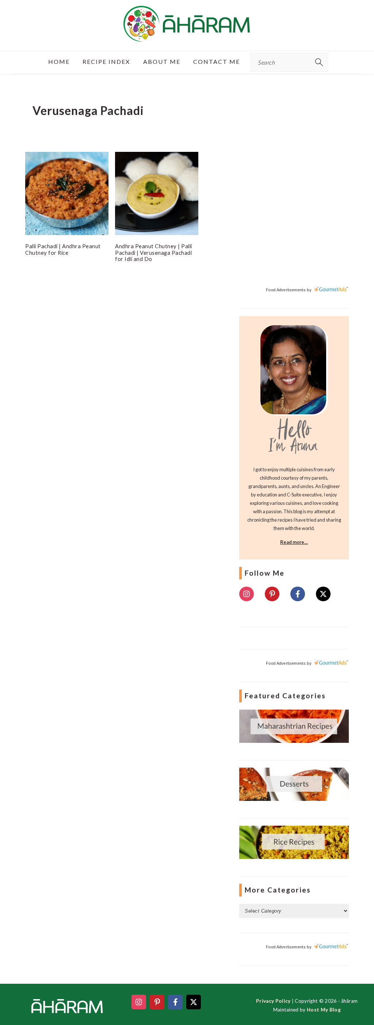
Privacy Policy (273, 1001)
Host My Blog (324, 1010)
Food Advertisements (286, 290)
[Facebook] (297, 594)
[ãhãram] (187, 35)
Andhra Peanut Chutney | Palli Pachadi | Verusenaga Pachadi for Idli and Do (153, 252)
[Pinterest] (272, 594)
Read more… (294, 542)
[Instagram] (246, 594)
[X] (323, 594)
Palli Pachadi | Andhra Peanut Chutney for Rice (63, 249)
